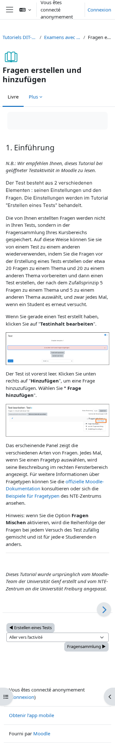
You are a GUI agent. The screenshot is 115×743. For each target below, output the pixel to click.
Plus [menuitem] (33, 96)
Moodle (41, 733)
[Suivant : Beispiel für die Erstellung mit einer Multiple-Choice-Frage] (104, 609)
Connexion (99, 9)
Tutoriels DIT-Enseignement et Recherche (20, 37)
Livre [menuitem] (13, 96)
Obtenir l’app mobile (31, 715)
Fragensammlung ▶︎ (86, 646)
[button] (25, 9)
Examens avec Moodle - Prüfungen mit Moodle (62, 37)
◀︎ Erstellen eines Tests (30, 627)
